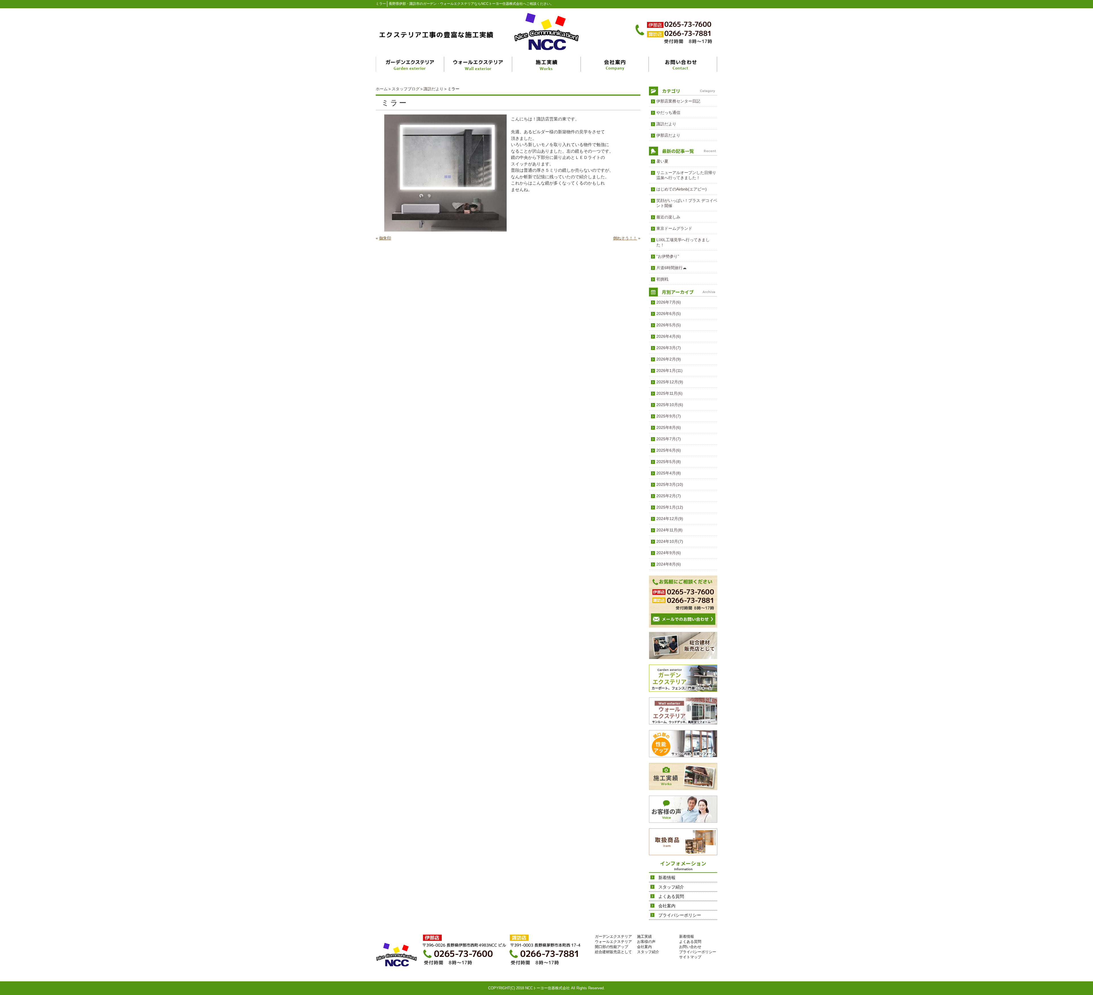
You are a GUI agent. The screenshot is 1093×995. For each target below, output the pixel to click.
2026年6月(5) (668, 313)
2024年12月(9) (669, 518)
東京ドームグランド (674, 228)
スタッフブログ (406, 89)
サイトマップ (690, 957)
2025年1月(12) (669, 507)
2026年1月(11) (669, 370)
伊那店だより (668, 135)
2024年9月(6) (668, 552)
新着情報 (666, 877)
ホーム (382, 89)
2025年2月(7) (668, 496)
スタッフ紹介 (671, 887)
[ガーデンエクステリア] (410, 64)
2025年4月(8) (668, 473)
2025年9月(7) (668, 416)
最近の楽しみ (668, 217)
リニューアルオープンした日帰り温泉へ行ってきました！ (686, 175)
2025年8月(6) (668, 427)
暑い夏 (662, 161)
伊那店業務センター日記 (678, 101)
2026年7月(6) (668, 302)
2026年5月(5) (668, 325)
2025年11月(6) (669, 393)
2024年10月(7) (669, 541)
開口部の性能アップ (611, 947)
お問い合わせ (690, 947)
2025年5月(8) (668, 461)
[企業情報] (615, 64)
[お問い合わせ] (683, 64)
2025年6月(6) (668, 450)
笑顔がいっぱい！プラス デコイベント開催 (686, 203)
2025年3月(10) (669, 484)
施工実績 (644, 936)
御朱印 (385, 238)
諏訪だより (433, 89)
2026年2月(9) (668, 359)
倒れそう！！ (625, 238)
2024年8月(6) (668, 564)
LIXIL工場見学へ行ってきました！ (683, 242)
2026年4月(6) (668, 336)
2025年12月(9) (669, 382)
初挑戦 (662, 279)
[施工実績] (547, 64)
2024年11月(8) (669, 530)
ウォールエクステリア (613, 941)
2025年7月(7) (668, 439)
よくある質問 (671, 896)
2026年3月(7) (668, 347)
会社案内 (666, 905)
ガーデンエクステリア (613, 936)
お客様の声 (646, 941)
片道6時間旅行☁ (671, 267)
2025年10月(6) (669, 404)
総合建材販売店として (613, 952)
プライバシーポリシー (679, 915)
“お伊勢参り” (667, 256)
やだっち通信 (668, 112)
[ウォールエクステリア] (479, 64)
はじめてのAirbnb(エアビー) (681, 189)
